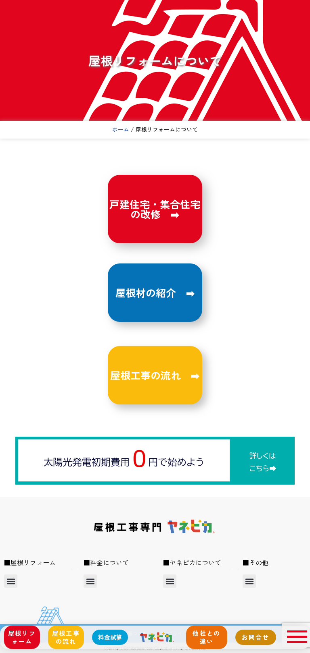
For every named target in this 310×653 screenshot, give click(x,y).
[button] (10, 581)
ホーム (120, 129)
